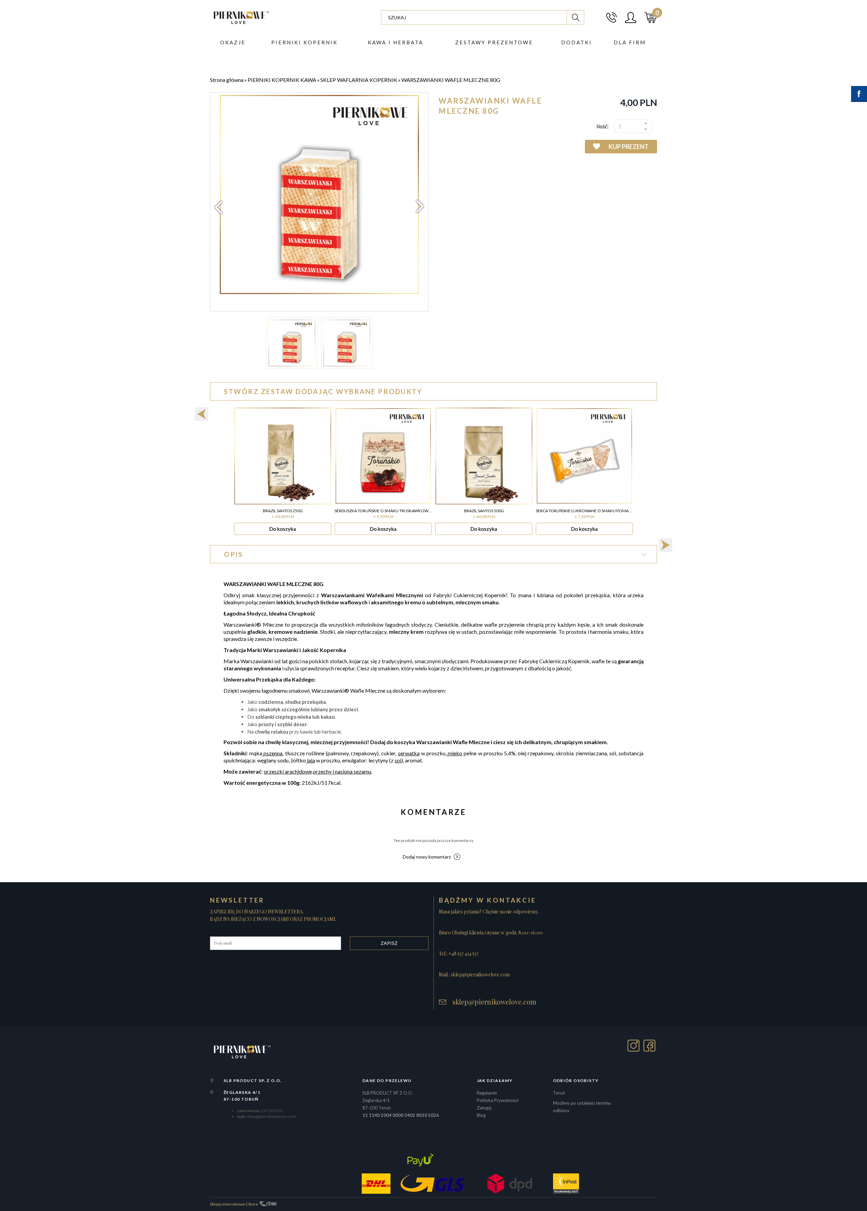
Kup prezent (629, 146)
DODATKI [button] (576, 42)
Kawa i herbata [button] (395, 42)
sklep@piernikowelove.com (494, 1002)
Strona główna (227, 80)
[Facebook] (649, 1046)
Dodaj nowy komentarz (427, 857)
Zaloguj (484, 1107)
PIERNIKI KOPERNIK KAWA (282, 80)
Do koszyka (282, 529)
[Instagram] (633, 1046)
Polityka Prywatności (498, 1100)
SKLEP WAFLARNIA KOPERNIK (358, 80)
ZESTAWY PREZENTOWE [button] (494, 42)
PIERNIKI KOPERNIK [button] (304, 42)
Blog (481, 1115)
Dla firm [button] (630, 42)
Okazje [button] (233, 42)
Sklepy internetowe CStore (234, 1204)
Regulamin (487, 1093)
